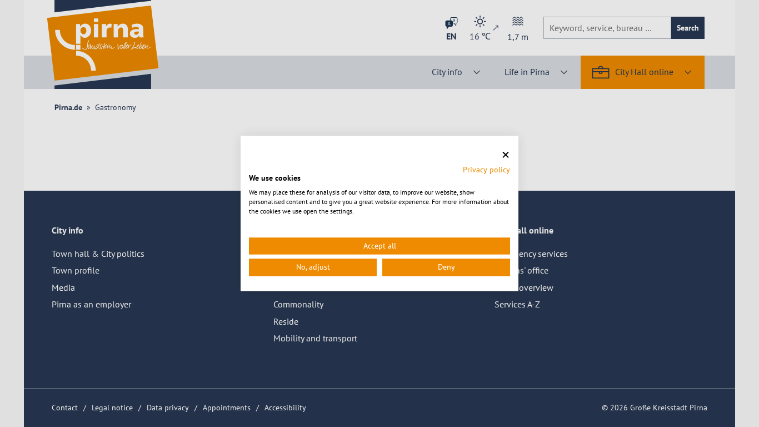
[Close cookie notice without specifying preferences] (505, 154)
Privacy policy (486, 170)
